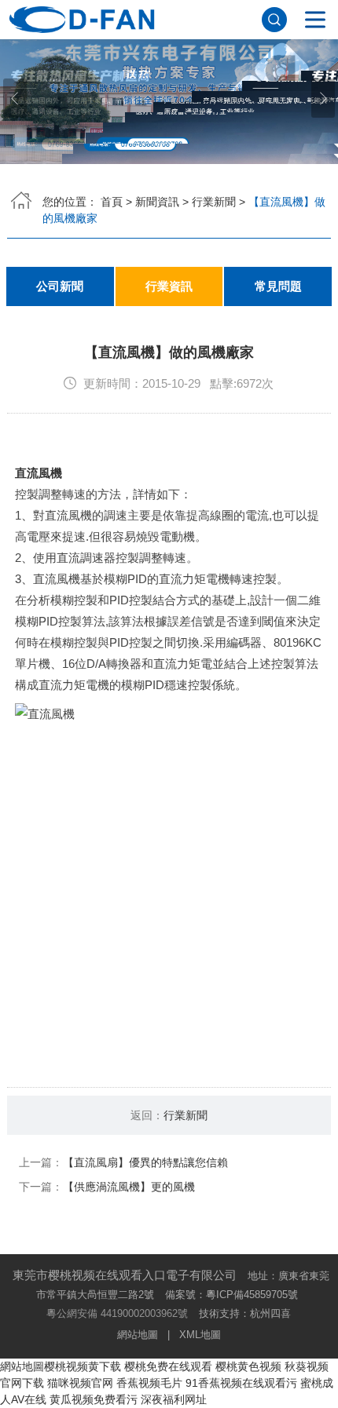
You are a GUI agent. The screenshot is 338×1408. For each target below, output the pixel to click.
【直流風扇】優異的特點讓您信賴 (145, 1162)
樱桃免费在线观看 (168, 1366)
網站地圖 (137, 1335)
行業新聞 (214, 201)
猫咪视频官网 (80, 1383)
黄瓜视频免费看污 (94, 1399)
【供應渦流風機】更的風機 (129, 1186)
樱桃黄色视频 (248, 1366)
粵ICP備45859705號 (252, 1294)
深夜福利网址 (174, 1399)
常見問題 (278, 286)
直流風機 (38, 473)
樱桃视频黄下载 (82, 1366)
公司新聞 (59, 286)
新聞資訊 (157, 201)
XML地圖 (200, 1335)
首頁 (112, 201)
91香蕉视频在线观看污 (241, 1383)
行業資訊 (169, 286)
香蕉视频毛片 (149, 1383)
